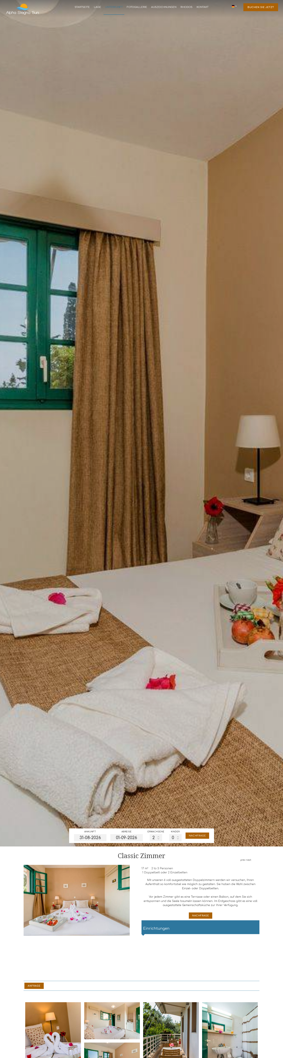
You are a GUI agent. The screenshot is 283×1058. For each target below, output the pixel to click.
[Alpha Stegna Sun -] (22, 8)
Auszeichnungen (163, 7)
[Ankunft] (90, 837)
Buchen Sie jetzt (260, 7)
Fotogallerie (137, 7)
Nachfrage (197, 835)
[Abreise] (126, 837)
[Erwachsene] (156, 837)
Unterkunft (114, 7)
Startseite (82, 7)
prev (242, 860)
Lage (97, 7)
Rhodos (186, 7)
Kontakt (202, 7)
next (248, 860)
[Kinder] (175, 837)
